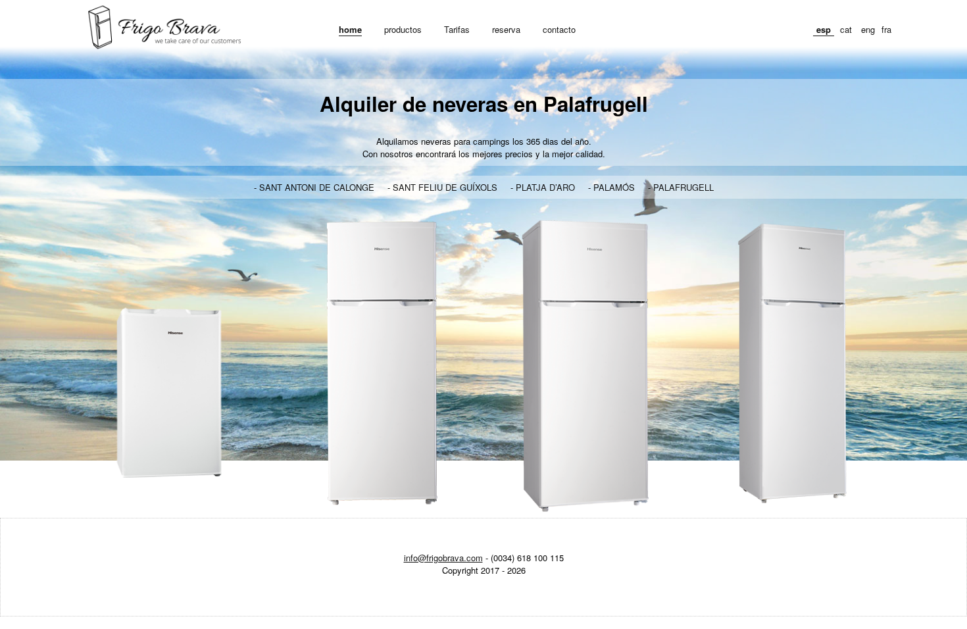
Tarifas (457, 29)
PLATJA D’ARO (545, 187)
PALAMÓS (614, 187)
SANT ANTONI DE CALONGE (316, 187)
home (350, 29)
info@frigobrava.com (443, 557)
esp (823, 29)
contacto (559, 29)
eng (868, 29)
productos (403, 29)
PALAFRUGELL (683, 187)
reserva (506, 29)
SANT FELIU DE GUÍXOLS (445, 187)
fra (886, 29)
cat (846, 29)
